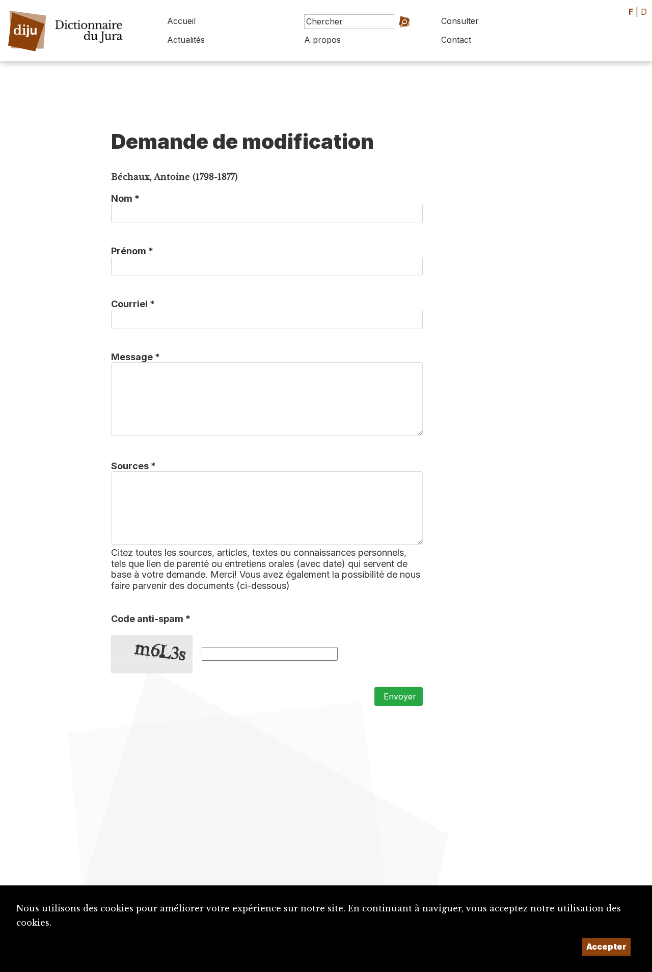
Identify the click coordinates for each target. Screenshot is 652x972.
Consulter (460, 21)
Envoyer (398, 696)
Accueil (181, 21)
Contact (456, 40)
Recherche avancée (387, 36)
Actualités (186, 40)
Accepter (606, 946)
